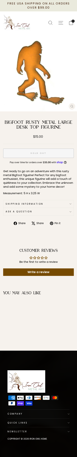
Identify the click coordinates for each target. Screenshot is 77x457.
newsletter (17, 431)
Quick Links (17, 422)
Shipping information (24, 203)
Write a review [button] (38, 272)
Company (15, 413)
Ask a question (19, 211)
